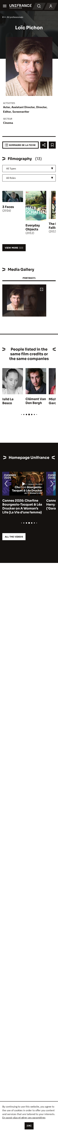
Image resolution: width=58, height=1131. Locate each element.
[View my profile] (51, 6)
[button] (41, 289)
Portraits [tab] (29, 277)
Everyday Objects (33, 227)
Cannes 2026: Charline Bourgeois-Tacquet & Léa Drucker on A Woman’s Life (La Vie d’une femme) (22, 506)
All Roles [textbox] (11, 177)
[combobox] (29, 168)
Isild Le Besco (7, 401)
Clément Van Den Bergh (36, 401)
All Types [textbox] (11, 168)
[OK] (29, 1125)
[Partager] (43, 145)
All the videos (14, 536)
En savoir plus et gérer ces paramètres (23, 1117)
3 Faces (8, 207)
